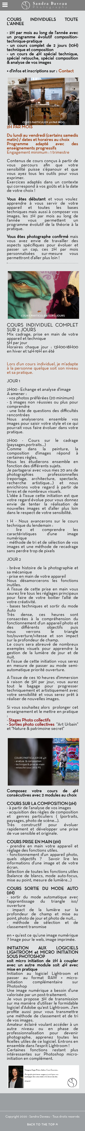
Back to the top (41, 1124)
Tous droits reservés (66, 1116)
